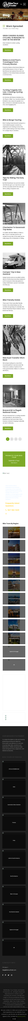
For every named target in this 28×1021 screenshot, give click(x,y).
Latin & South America (14, 598)
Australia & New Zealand (14, 559)
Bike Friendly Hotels (11, 300)
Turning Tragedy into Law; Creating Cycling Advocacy (13, 92)
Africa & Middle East (14, 532)
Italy (14, 585)
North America (14, 612)
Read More (8, 50)
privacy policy (22, 1016)
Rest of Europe (14, 625)
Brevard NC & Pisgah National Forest (12, 411)
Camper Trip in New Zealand (12, 273)
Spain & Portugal (14, 651)
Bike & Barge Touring (12, 120)
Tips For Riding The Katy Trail (13, 179)
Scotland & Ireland (14, 638)
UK (14, 665)
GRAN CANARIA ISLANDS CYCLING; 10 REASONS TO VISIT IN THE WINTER (13, 37)
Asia (14, 545)
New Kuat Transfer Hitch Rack (13, 359)
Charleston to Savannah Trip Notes (14, 228)
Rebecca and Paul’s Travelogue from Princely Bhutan (12, 62)
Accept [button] (14, 1019)
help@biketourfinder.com (9, 970)
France (14, 572)
